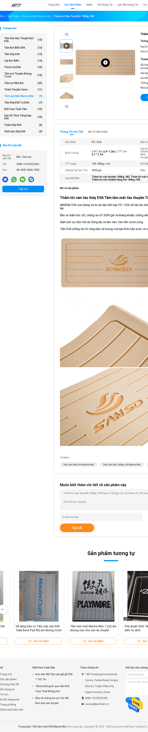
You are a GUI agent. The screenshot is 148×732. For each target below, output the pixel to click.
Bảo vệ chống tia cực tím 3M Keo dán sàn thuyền (52, 701)
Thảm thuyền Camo (23, 89)
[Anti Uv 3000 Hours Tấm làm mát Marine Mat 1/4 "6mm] (28, 596)
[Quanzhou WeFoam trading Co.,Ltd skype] (31, 179)
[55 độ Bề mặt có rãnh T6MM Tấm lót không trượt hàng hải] (82, 596)
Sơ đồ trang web (9, 699)
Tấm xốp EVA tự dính (23, 102)
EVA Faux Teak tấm (23, 109)
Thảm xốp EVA (23, 124)
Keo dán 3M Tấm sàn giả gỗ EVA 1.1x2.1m (54, 677)
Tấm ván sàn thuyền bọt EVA (23, 40)
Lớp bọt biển (23, 60)
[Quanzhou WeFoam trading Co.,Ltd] (16, 5)
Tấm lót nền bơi (23, 83)
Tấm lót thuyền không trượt (23, 75)
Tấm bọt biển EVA (23, 47)
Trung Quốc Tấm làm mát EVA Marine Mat (42, 726)
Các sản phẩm (8, 679)
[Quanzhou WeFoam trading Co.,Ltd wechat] (22, 179)
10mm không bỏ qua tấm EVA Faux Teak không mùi (52, 689)
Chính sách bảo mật (11, 709)
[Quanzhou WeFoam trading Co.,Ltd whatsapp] (14, 179)
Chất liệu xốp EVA (23, 131)
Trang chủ (6, 674)
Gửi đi (77, 528)
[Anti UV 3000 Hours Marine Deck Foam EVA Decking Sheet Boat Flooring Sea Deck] (105, 62)
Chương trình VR (9, 684)
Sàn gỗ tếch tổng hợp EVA (23, 117)
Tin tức (4, 694)
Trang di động (8, 704)
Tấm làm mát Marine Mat (23, 96)
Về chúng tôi (7, 689)
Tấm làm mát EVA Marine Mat (78, 464)
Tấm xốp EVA (23, 54)
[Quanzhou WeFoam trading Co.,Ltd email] (5, 179)
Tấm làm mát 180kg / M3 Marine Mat (122, 464)
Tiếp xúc (23, 189)
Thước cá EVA (23, 67)
